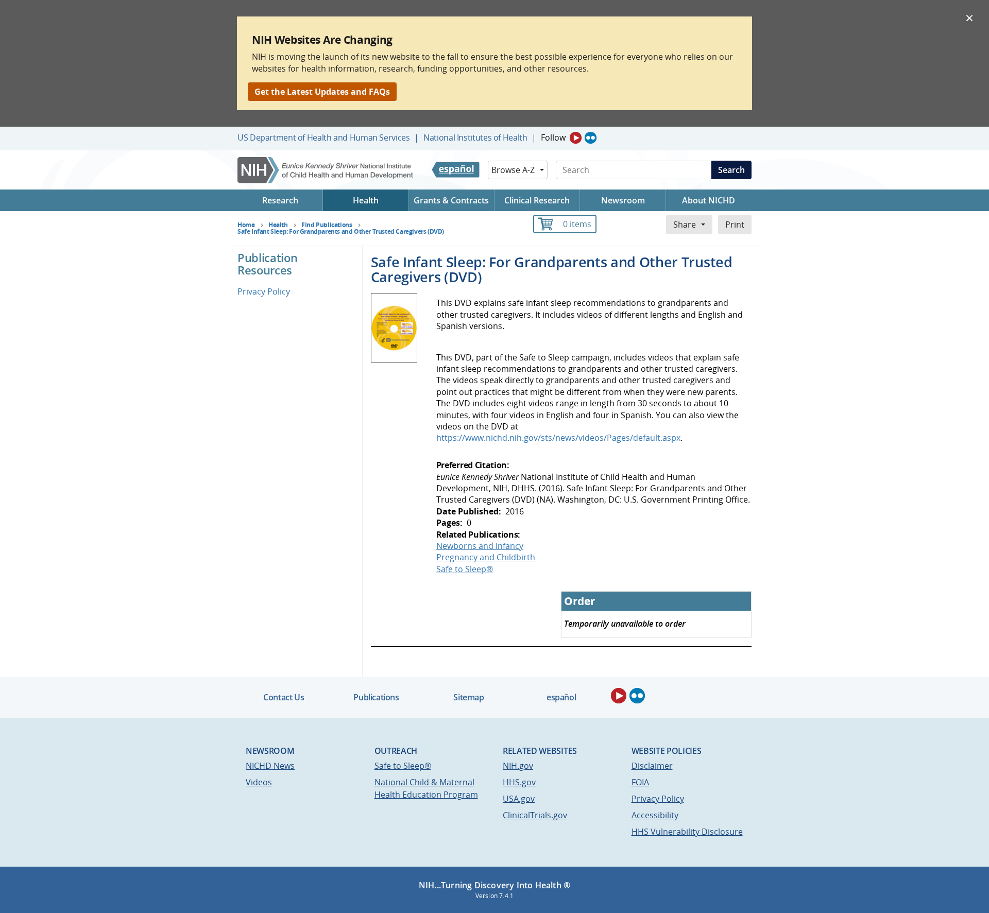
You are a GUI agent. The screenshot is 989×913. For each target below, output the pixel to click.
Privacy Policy (263, 291)
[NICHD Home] (326, 170)
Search (731, 170)
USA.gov (519, 798)
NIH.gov (518, 765)
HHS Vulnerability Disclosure (687, 831)
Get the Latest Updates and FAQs (322, 91)
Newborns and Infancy (479, 546)
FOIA (640, 782)
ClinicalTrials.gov (535, 815)
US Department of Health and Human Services (323, 137)
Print (734, 224)
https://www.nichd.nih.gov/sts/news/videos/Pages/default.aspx (558, 437)
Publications (376, 697)
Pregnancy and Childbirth (485, 557)
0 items (577, 224)
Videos (259, 782)
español (561, 697)
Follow (553, 137)
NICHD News (270, 765)
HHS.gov (519, 782)
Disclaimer (652, 765)
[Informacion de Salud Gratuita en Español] (456, 170)
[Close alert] (969, 17)
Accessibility (655, 815)
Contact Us (283, 697)
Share (684, 224)
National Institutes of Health (475, 137)
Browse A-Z (513, 170)
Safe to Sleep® (464, 569)
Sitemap (468, 697)
